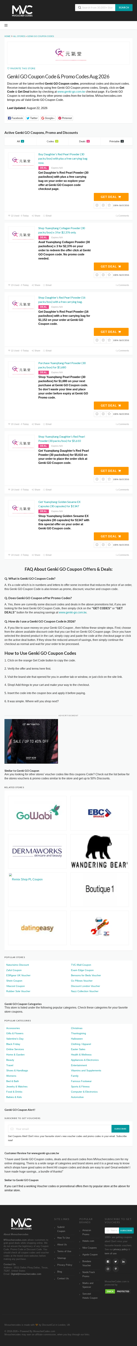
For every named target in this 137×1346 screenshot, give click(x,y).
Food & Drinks (14, 1091)
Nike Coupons (89, 1248)
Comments (123, 216)
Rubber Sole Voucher (18, 991)
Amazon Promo (86, 1232)
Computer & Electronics (84, 1091)
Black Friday (13, 1044)
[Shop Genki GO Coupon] (68, 53)
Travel (9, 1065)
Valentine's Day (15, 1038)
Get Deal (109, 196)
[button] (15, 118)
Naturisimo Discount (17, 964)
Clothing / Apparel (81, 1044)
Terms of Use (64, 1251)
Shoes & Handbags (17, 1070)
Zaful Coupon (14, 970)
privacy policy (120, 1249)
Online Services (15, 1049)
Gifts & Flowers (14, 1033)
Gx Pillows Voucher (82, 980)
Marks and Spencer (87, 1285)
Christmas (76, 1028)
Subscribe (120, 1129)
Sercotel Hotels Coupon (90, 1296)
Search (124, 7)
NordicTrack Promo (88, 1274)
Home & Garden (15, 1054)
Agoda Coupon (90, 1254)
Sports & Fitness (80, 1086)
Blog (59, 1272)
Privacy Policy (64, 1265)
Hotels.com (88, 1241)
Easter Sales (78, 1049)
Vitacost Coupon (15, 986)
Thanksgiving (78, 1033)
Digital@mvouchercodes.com (26, 1274)
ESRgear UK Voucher (18, 975)
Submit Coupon (61, 1229)
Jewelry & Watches (16, 1086)
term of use (110, 1253)
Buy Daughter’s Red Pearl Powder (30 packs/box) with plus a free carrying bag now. (62, 158)
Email (48, 216)
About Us (62, 1244)
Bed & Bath (12, 1081)
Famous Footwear (81, 1081)
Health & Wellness (81, 1054)
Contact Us (63, 1278)
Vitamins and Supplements (86, 1070)
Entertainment (79, 1065)
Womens (11, 1075)
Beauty (10, 1059)
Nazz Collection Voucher (84, 991)
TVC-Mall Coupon (81, 964)
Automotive (77, 1097)
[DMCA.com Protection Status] (118, 1291)
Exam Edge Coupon (82, 970)
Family (74, 1075)
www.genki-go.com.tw (71, 91)
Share (37, 216)
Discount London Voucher (85, 986)
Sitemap (61, 1258)
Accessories (13, 1028)
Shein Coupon (14, 980)
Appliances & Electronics (85, 1059)
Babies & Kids (14, 1097)
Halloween (77, 1038)
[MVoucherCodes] (22, 10)
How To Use (63, 1238)
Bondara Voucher (86, 1263)
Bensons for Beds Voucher (86, 975)
